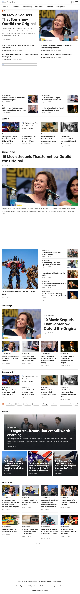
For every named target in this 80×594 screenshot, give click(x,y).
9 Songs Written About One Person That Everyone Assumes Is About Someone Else (49, 504)
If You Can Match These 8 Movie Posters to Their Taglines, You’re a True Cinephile (10, 504)
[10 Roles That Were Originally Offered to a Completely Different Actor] (73, 296)
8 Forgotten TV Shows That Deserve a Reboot (51, 254)
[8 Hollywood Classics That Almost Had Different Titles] (10, 127)
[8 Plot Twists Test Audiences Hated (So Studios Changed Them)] (33, 109)
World (4, 118)
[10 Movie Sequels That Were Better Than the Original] (30, 491)
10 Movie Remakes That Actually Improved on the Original (53, 109)
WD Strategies (38, 592)
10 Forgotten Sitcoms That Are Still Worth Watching (38, 433)
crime (54, 405)
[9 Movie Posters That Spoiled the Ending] (73, 275)
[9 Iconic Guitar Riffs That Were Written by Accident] (69, 491)
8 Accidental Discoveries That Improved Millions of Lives (68, 140)
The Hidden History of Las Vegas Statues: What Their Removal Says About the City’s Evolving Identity (14, 466)
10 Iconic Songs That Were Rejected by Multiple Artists (51, 265)
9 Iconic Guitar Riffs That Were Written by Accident (69, 503)
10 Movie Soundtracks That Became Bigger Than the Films (30, 532)
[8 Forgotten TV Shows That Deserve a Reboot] (73, 254)
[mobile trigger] (76, 2)
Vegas (28, 405)
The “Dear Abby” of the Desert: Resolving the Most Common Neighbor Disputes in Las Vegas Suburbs (65, 466)
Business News (8, 152)
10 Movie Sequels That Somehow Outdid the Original (19, 19)
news (36, 405)
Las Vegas (10, 405)
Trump (45, 405)
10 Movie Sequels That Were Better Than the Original (30, 503)
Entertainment (9, 11)
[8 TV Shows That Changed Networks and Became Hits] (73, 99)
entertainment (66, 405)
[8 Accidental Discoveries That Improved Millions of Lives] (69, 127)
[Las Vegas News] (9, 2)
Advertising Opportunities (52, 583)
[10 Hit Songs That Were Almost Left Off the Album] (69, 520)
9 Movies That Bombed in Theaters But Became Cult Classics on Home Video (49, 533)
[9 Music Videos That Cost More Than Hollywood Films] (30, 127)
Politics (5, 412)
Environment (7, 373)
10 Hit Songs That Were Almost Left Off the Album (69, 532)
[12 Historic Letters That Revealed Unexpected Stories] (49, 127)
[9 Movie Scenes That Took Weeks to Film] (10, 520)
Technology (7, 306)
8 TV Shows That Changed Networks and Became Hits (51, 99)
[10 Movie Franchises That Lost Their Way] (20, 270)
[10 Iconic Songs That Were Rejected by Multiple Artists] (73, 264)
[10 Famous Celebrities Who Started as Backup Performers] (73, 285)
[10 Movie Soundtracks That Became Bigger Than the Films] (30, 520)
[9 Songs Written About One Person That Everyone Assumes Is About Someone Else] (49, 491)
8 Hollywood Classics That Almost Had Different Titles (9, 139)
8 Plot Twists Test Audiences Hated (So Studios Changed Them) (56, 46)
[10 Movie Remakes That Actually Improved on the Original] (73, 109)
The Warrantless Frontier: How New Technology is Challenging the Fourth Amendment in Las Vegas (39, 467)
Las (19, 405)
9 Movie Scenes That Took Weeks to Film (9, 531)
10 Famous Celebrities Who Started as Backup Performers (54, 285)
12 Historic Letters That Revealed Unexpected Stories (48, 139)
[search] (67, 2)
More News (7, 483)
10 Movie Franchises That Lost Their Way (19, 293)
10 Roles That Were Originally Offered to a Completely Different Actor (54, 297)
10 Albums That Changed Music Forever (57, 54)
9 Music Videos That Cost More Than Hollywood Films (29, 139)
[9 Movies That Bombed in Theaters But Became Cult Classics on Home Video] (49, 520)
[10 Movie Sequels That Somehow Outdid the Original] (58, 25)
